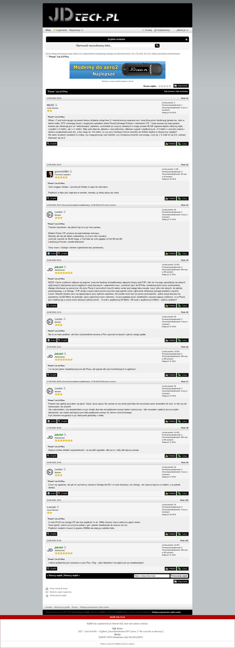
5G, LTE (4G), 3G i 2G (141, 54)
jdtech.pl (181, 30)
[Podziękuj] (170, 145)
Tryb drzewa (169, 91)
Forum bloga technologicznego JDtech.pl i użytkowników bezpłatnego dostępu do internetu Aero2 (88, 54)
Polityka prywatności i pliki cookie (94, 607)
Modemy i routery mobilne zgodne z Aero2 (117, 81)
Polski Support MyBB (81, 612)
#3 (187, 205)
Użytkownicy (163, 30)
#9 (187, 462)
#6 (187, 347)
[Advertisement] (117, 155)
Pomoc (75, 607)
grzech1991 (62, 171)
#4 (187, 260)
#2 (187, 165)
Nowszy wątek (71, 575)
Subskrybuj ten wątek (58, 595)
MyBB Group (122, 612)
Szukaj (148, 30)
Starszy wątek (55, 575)
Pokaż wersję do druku (59, 588)
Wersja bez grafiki (62, 607)
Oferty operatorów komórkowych (166, 54)
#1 (187, 98)
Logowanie (61, 30)
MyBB (102, 612)
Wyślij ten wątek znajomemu (61, 592)
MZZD (50, 105)
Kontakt (49, 607)
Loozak (51, 507)
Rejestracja (74, 30)
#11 (186, 540)
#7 (187, 381)
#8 (187, 428)
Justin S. (146, 612)
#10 (186, 500)
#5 (187, 312)
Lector (112, 205)
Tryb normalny (182, 91)
